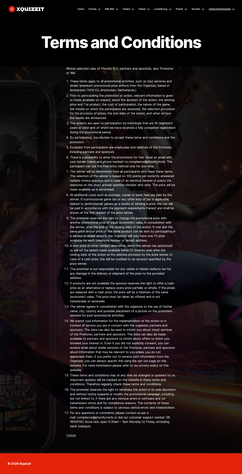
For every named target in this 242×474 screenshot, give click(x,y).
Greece (126, 9)
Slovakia (196, 9)
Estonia (92, 9)
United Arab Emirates (220, 9)
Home (81, 9)
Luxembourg (160, 9)
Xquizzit (25, 464)
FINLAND (109, 9)
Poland (179, 9)
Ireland (142, 9)
